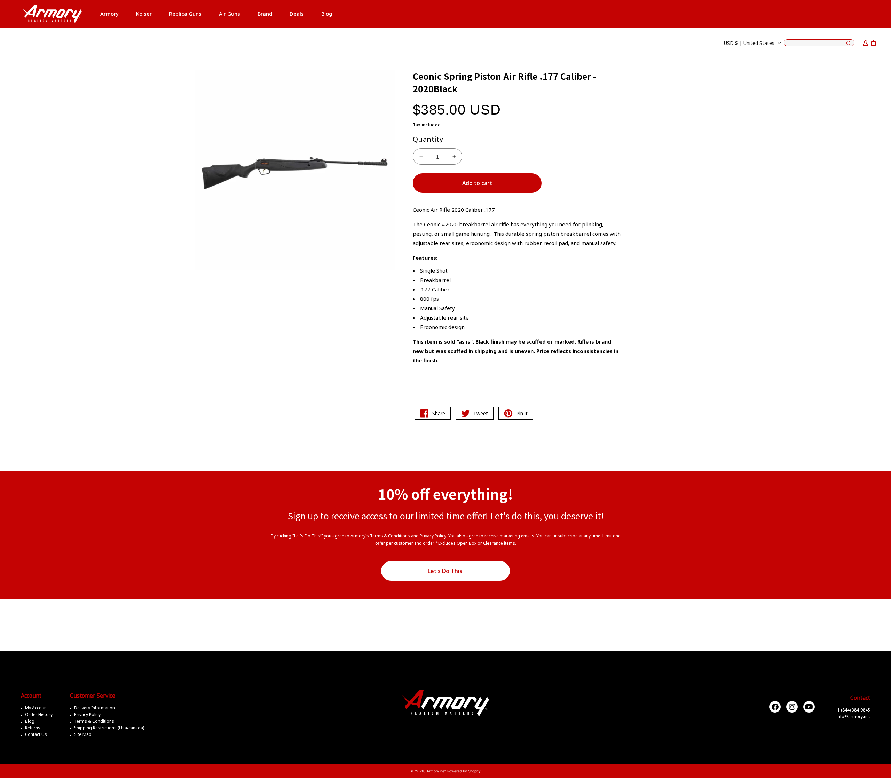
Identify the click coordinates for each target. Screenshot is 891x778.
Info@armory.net (853, 717)
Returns (32, 728)
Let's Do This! (446, 571)
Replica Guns (185, 13)
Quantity (428, 139)
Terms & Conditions (94, 721)
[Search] (848, 43)
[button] (109, 14)
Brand (265, 13)
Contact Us (36, 734)
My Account (36, 708)
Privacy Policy (87, 714)
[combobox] (819, 42)
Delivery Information (94, 708)
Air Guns (229, 13)
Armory (109, 13)
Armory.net (436, 771)
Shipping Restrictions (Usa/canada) (109, 728)
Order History (39, 714)
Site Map (83, 734)
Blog (29, 721)
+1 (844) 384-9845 (852, 710)
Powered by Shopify (464, 771)
